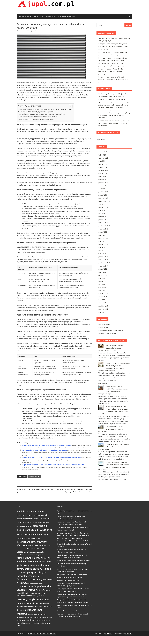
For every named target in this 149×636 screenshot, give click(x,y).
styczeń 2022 (102, 217)
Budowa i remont (34, 476)
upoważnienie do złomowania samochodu (42, 617)
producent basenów (27, 586)
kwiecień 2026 (103, 164)
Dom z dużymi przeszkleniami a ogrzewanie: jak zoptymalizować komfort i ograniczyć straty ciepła (113, 123)
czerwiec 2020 (103, 275)
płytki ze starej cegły (31, 593)
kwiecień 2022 (103, 207)
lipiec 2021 (102, 235)
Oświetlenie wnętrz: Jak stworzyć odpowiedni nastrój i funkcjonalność (113, 446)
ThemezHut (128, 633)
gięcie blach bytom (21, 549)
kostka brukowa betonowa (31, 561)
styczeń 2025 (102, 180)
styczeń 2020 (102, 287)
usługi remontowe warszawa (31, 619)
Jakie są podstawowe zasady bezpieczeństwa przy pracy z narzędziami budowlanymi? (45, 109)
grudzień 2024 (103, 183)
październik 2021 (104, 226)
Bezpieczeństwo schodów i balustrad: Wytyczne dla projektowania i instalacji (111, 348)
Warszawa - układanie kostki (33, 623)
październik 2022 (104, 201)
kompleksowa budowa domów (34, 552)
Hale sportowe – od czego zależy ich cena (71, 611)
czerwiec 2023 (103, 198)
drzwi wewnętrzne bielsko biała (39, 545)
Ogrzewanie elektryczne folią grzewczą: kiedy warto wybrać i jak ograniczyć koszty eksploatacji (114, 115)
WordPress (108, 633)
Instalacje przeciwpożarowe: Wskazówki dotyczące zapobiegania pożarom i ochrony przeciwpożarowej (113, 79)
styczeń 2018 (102, 303)
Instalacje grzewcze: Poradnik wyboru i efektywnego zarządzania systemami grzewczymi (111, 71)
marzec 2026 (102, 167)
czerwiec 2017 (103, 309)
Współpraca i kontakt (67, 16)
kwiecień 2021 (103, 244)
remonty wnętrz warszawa (33, 599)
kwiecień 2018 (103, 294)
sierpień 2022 (103, 204)
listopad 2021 (103, 223)
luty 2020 (101, 284)
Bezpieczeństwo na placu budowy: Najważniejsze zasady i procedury (47, 445)
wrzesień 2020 (103, 266)
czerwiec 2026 (103, 158)
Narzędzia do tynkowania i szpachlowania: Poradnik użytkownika (111, 429)
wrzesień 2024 (103, 186)
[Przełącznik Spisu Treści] (69, 106)
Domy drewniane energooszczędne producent (42, 633)
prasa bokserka (38, 583)
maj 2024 (101, 189)
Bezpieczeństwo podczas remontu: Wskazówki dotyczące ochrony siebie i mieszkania (53, 465)
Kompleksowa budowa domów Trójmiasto (30, 555)
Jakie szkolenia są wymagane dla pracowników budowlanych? (38, 119)
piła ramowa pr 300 (30, 583)
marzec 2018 (102, 297)
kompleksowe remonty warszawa (34, 557)
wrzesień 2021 (103, 229)
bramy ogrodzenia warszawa (38, 522)
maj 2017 (101, 312)
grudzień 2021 (103, 220)
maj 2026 (101, 161)
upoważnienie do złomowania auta (25, 617)
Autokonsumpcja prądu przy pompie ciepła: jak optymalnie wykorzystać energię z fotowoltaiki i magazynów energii (113, 107)
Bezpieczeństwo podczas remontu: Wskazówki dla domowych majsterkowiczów (51, 457)
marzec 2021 (102, 247)
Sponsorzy (50, 16)
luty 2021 (101, 250)
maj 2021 (101, 241)
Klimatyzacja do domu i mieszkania (110, 330)
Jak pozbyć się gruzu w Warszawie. (68, 580)
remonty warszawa (38, 596)
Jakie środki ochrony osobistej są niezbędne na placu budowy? (38, 112)
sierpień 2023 (103, 195)
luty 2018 (101, 300)
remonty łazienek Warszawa (31, 603)
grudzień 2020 (103, 257)
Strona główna (24, 16)
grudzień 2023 (103, 192)
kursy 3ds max (103, 49)
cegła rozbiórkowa (24, 526)
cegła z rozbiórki (39, 525)
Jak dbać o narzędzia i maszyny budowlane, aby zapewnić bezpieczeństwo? (42, 114)
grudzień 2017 (103, 306)
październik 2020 (104, 263)
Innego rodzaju (103, 327)
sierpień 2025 (103, 173)
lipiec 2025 (102, 176)
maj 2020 (101, 278)
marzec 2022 (102, 210)
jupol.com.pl (36, 31)
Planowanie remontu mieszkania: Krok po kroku (73, 561)
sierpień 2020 (103, 269)
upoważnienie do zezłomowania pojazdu (37, 614)
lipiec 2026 (102, 155)
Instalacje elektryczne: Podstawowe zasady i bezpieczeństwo (44, 450)
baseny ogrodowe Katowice (38, 515)
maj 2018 (101, 291)
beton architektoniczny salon (30, 518)
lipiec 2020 (102, 272)
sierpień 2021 (103, 232)
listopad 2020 (103, 260)
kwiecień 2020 (103, 281)
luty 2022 (101, 213)
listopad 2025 (103, 170)
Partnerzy (38, 16)
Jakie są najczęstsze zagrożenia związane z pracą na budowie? (38, 116)
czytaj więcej (102, 383)
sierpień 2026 (103, 152)
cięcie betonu (24, 529)
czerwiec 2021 (103, 238)
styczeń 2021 (102, 254)
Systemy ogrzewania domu (107, 333)
